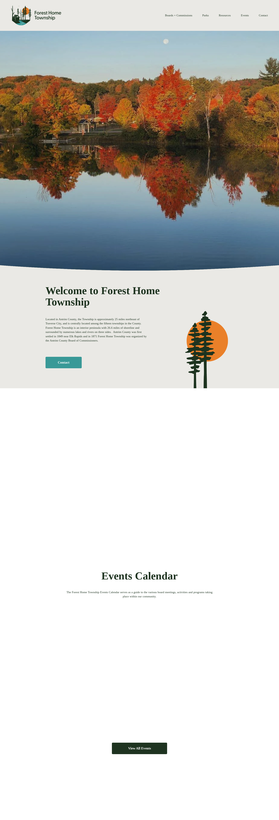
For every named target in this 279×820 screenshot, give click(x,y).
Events (245, 15)
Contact (263, 15)
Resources (225, 15)
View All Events (139, 748)
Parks (205, 15)
